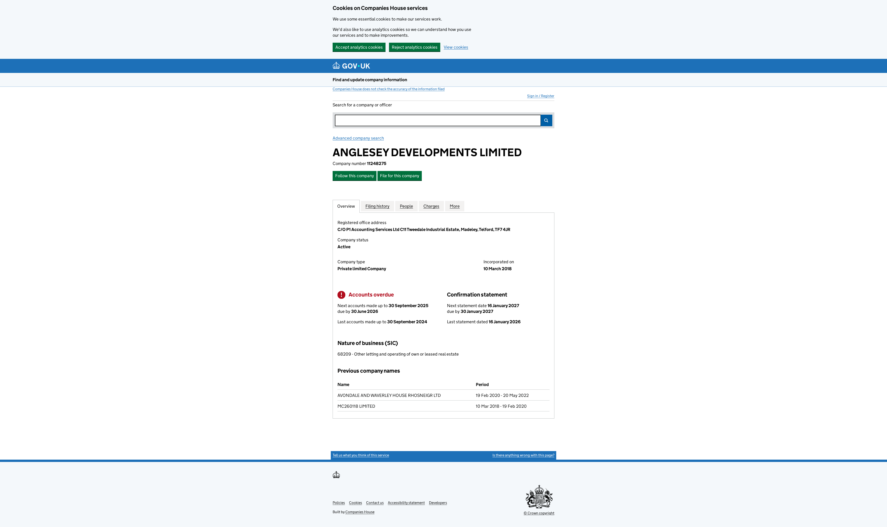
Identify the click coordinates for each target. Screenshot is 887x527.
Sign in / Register (540, 96)
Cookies (355, 502)
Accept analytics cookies (359, 47)
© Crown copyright (539, 513)
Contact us (375, 502)
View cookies (456, 47)
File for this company (399, 175)
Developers (438, 502)
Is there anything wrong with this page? (523, 455)
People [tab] (406, 206)
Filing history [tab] (377, 206)
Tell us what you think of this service (361, 455)
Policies (339, 502)
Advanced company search (358, 138)
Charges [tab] (431, 206)
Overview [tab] (346, 206)
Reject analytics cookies (414, 47)
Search (546, 120)
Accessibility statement (406, 502)
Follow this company (354, 175)
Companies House (359, 512)
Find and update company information (370, 79)
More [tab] (455, 206)
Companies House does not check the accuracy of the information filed (389, 89)
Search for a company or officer (362, 105)
